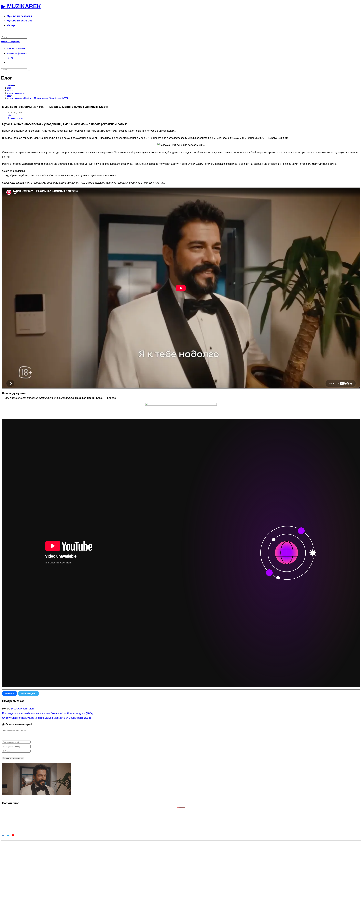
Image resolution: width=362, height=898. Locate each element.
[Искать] (29, 70)
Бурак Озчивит (19, 708)
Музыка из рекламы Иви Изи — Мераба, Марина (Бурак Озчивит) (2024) (37, 98)
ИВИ (10, 115)
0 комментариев (16, 118)
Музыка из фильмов (17, 53)
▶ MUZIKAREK (21, 6)
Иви (31, 708)
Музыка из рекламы (16, 48)
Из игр (10, 58)
